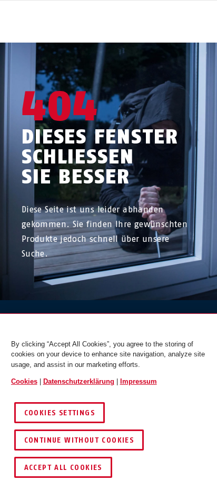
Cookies (24, 381)
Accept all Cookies (63, 467)
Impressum (138, 381)
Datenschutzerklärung (78, 381)
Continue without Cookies (79, 440)
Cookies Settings (59, 412)
